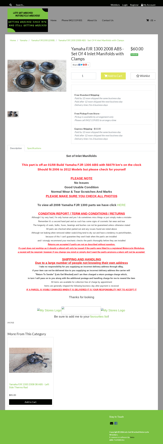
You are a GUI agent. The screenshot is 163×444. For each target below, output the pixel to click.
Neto (132, 437)
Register (134, 4)
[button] (143, 75)
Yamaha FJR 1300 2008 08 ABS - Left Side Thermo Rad (29, 386)
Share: (75, 65)
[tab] (16, 148)
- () (151, 20)
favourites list (99, 316)
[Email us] (111, 423)
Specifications (34, 148)
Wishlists (115, 4)
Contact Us (107, 20)
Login (125, 4)
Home (54, 20)
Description (16, 148)
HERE (121, 205)
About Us (92, 20)
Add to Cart (114, 76)
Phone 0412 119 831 (72, 20)
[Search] (10, 5)
